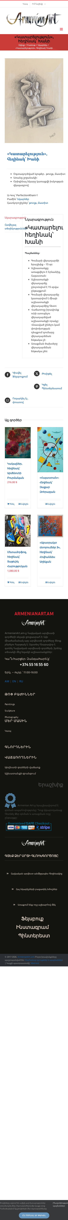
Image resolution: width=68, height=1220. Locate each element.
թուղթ (33, 203)
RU (21, 681)
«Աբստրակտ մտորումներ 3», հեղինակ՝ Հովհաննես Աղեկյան (50, 552)
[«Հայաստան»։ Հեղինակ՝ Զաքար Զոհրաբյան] (50, 449)
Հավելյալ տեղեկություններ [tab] (12, 226)
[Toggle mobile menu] (61, 29)
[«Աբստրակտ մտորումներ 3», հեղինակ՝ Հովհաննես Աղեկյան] (50, 526)
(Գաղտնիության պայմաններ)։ (60, 1204)
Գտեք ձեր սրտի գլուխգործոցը (32, 856)
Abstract (34, 963)
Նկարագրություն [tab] (12, 217)
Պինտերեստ (34, 935)
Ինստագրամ (32, 927)
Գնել (12, 503)
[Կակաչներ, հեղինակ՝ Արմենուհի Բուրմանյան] (18, 442)
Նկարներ (23, 199)
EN (14, 681)
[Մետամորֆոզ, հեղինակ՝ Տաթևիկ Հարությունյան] (18, 531)
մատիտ (43, 203)
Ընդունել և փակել (34, 1215)
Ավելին (24, 503)
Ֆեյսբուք (32, 918)
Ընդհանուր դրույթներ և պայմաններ (43, 960)
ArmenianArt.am (26, 956)
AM (7, 681)
